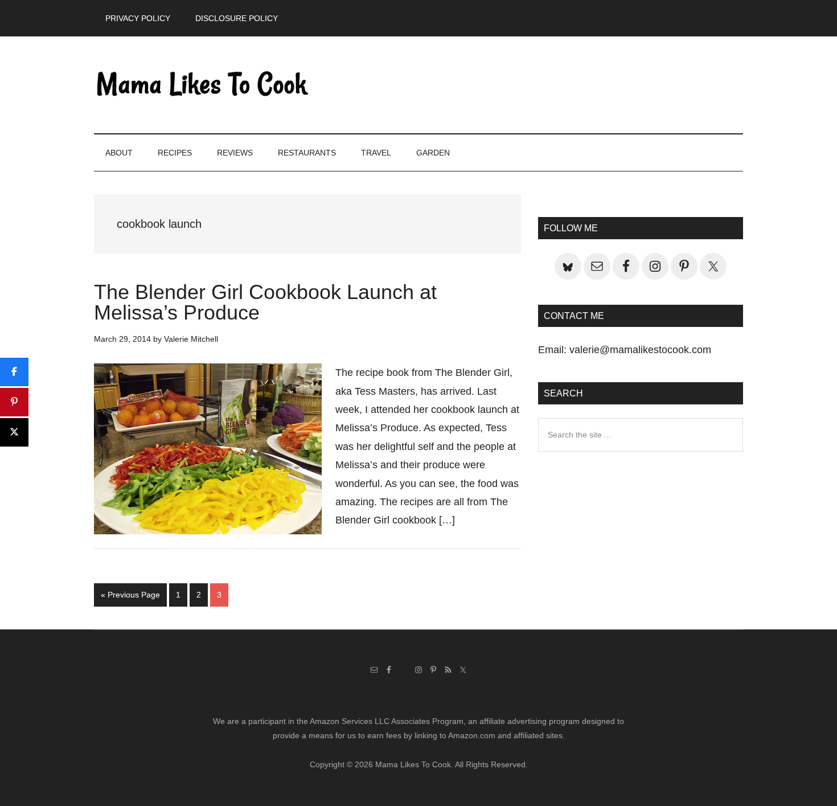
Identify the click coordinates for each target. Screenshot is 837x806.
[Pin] (14, 402)
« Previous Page (130, 598)
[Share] (14, 372)
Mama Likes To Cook (202, 85)
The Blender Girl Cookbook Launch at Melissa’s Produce (265, 302)
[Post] (14, 432)
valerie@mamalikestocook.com (640, 349)
